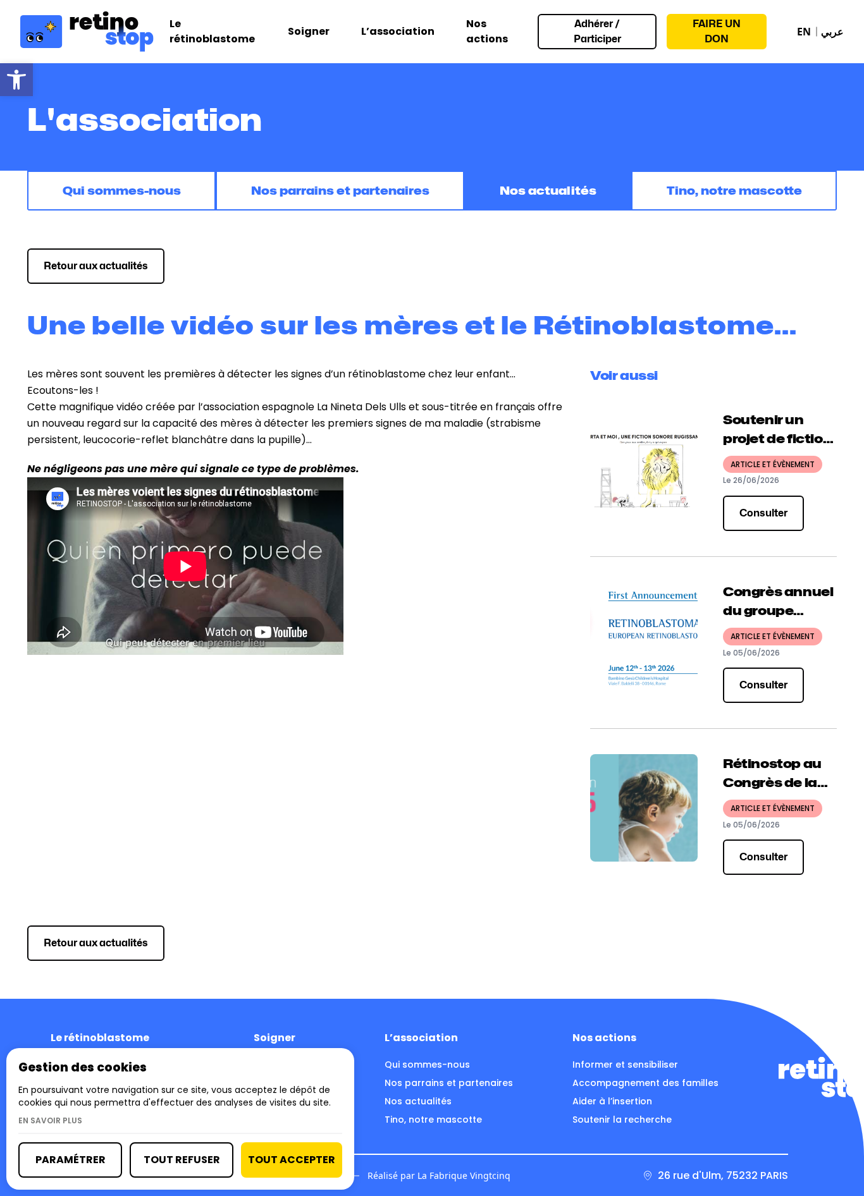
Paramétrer (70, 1159)
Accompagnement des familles (645, 1083)
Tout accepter (291, 1159)
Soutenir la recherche (622, 1119)
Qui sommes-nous (122, 190)
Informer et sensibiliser (625, 1064)
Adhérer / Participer (597, 31)
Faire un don (717, 31)
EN (804, 32)
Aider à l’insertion (612, 1101)
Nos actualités (548, 190)
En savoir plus (50, 1120)
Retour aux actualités (96, 266)
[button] (16, 79)
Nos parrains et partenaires (340, 190)
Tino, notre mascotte (734, 190)
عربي (832, 32)
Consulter (763, 513)
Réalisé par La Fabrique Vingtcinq (438, 1175)
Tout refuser (182, 1159)
